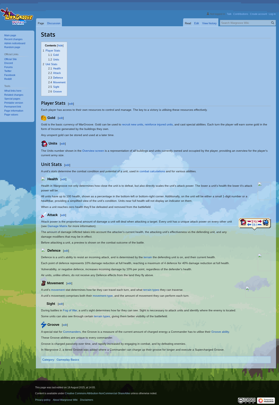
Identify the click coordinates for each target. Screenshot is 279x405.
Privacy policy (42, 399)
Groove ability (220, 331)
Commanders (72, 331)
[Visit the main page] (16, 17)
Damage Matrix (57, 226)
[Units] (44, 143)
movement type (103, 295)
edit (71, 103)
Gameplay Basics (68, 359)
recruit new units (132, 124)
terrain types (151, 289)
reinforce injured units (159, 124)
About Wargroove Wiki (65, 399)
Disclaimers (86, 399)
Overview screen (93, 150)
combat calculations (152, 171)
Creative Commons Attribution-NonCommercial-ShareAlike (97, 393)
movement (58, 289)
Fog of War (70, 310)
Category (48, 359)
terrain (148, 257)
